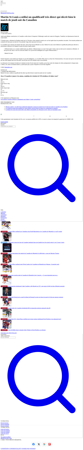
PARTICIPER (4, 122)
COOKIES (24, 448)
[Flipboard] (49, 444)
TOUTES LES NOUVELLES (9, 333)
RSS (28, 448)
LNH (7, 13)
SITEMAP (33, 448)
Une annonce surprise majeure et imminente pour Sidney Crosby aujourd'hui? (20, 99)
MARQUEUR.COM (6, 438)
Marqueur (3, 13)
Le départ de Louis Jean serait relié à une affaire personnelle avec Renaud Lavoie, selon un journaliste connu (33, 109)
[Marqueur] (41, 8)
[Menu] (1, 3)
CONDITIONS (5, 448)
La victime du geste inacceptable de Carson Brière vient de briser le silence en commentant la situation (32, 108)
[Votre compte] (5, 3)
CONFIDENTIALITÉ (15, 448)
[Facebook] (33, 444)
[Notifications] (4, 11)
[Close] (1, 5)
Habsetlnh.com (8, 67)
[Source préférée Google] (44, 444)
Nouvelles (11, 13)
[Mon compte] (6, 11)
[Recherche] (3, 3)
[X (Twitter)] (38, 444)
